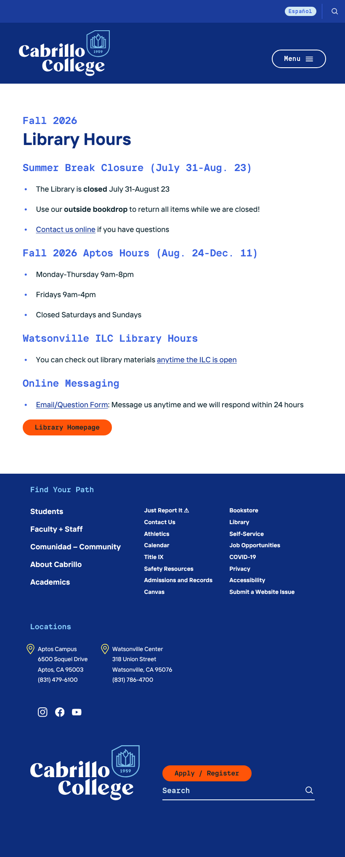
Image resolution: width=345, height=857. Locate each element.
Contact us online (66, 229)
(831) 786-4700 (132, 679)
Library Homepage (67, 427)
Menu (292, 59)
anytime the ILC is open (197, 359)
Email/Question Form (72, 404)
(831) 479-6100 (58, 679)
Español (301, 11)
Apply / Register (207, 773)
